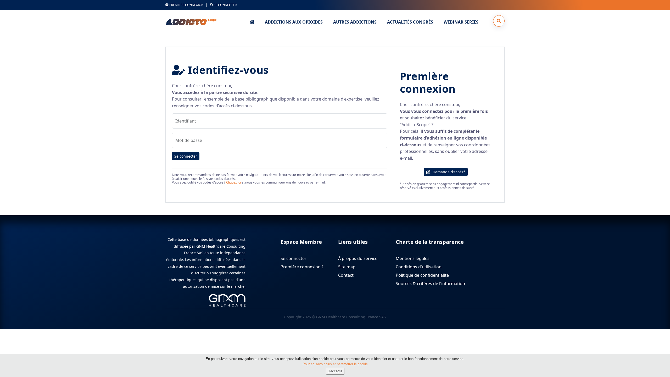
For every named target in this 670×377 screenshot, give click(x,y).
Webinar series (461, 22)
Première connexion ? (302, 267)
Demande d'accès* (448, 171)
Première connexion (186, 5)
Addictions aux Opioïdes (294, 22)
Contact (346, 275)
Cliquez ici (233, 182)
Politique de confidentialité (422, 275)
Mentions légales (412, 258)
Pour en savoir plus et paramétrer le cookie (335, 364)
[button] (499, 21)
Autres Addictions (355, 22)
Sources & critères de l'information (430, 283)
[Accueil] (204, 22)
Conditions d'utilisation (419, 267)
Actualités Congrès (410, 22)
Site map (346, 267)
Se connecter (185, 156)
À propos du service (357, 258)
